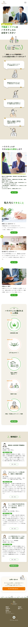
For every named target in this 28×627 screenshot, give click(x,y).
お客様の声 (8, 608)
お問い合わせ (8, 611)
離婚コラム (20, 608)
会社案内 (7, 610)
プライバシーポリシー (10, 613)
